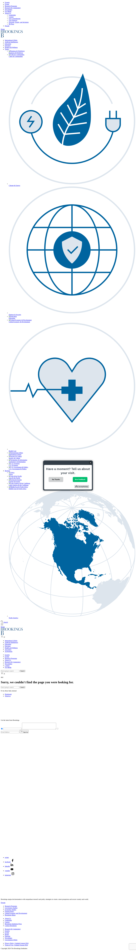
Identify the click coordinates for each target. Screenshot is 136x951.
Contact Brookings (11, 926)
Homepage (8, 694)
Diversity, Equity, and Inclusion (19, 22)
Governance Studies (11, 908)
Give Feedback (80, 479)
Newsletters (8, 9)
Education (8, 44)
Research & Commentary (13, 8)
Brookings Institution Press (13, 924)
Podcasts (7, 936)
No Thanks (56, 479)
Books (7, 934)
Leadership (12, 15)
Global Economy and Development (16, 913)
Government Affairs (11, 940)
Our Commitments (14, 18)
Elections (8, 45)
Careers (11, 17)
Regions (7, 471)
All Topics (8, 649)
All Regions (8, 651)
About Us (8, 13)
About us (8, 696)
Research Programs (11, 6)
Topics (7, 49)
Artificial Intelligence (11, 42)
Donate (7, 26)
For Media (8, 11)
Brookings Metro (10, 915)
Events (7, 4)
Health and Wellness (11, 47)
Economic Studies (10, 910)
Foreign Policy (9, 911)
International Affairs (11, 40)
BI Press (11, 24)
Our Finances (13, 20)
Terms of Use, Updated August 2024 (16, 945)
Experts (7, 2)
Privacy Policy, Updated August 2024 (16, 943)
